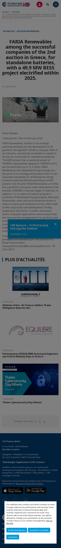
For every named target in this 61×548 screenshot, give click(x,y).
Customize (12, 537)
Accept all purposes (16, 530)
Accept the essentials (39, 530)
